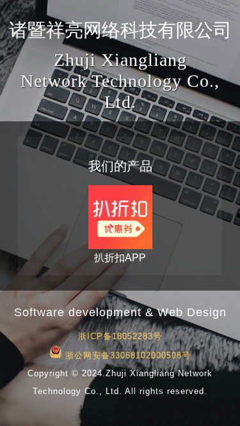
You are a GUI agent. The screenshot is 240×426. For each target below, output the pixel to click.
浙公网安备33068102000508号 (126, 355)
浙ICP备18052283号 (120, 336)
